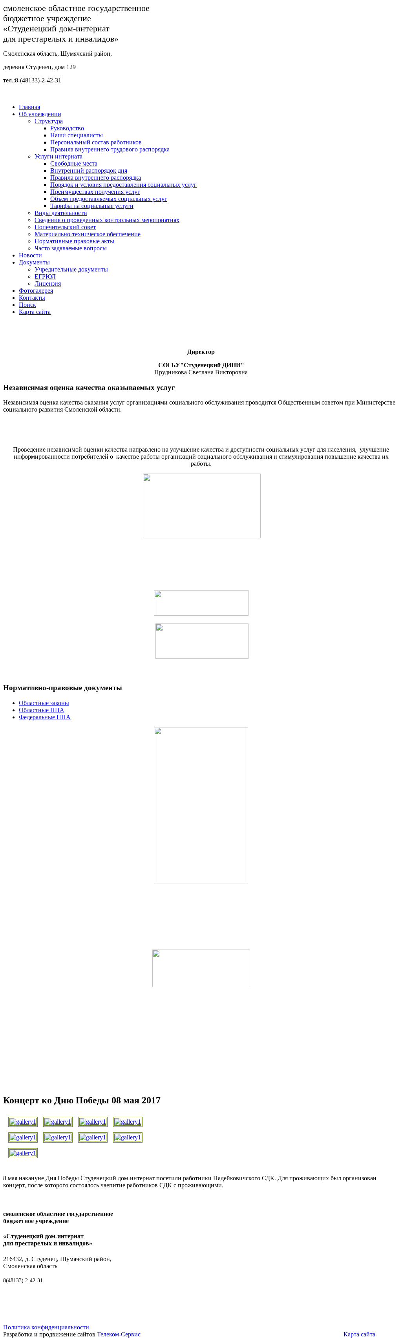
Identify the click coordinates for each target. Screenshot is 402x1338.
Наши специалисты (76, 135)
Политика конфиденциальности (46, 1327)
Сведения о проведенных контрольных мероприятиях (107, 220)
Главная (29, 107)
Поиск (27, 304)
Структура (49, 121)
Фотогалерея (36, 290)
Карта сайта (35, 311)
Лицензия (48, 283)
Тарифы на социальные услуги (91, 205)
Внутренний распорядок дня (88, 170)
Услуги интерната (58, 156)
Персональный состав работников (96, 142)
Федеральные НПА (45, 717)
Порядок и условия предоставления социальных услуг (123, 184)
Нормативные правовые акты (74, 241)
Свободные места (73, 163)
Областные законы (44, 703)
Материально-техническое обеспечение (88, 234)
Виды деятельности (61, 213)
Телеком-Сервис (119, 1334)
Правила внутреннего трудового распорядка (110, 149)
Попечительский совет (65, 227)
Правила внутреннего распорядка (95, 177)
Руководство (67, 128)
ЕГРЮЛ (45, 276)
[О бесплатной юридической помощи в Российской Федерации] (201, 985)
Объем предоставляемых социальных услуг (108, 198)
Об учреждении (40, 114)
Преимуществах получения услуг (95, 191)
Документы (34, 262)
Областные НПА (41, 710)
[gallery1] (23, 1119)
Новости (30, 255)
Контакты (32, 297)
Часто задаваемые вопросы (71, 248)
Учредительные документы (71, 269)
